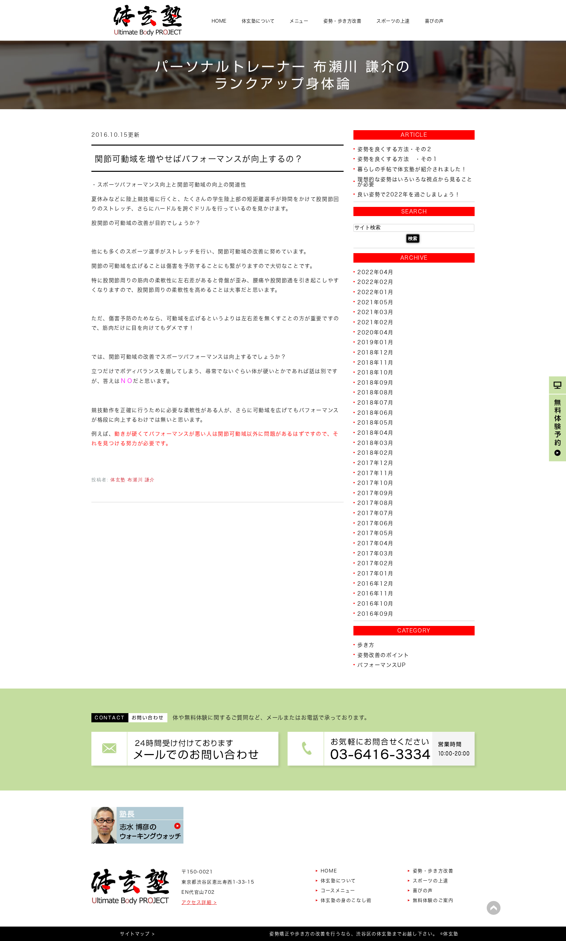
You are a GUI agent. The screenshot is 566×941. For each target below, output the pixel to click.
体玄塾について (258, 21)
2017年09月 (375, 492)
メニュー (299, 21)
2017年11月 (375, 472)
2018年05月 (375, 422)
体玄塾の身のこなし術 (346, 900)
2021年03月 (375, 312)
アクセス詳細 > (199, 902)
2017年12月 (375, 463)
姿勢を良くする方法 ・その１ (397, 159)
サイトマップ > (137, 933)
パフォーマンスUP (381, 665)
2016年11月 (375, 593)
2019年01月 (375, 342)
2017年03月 (375, 553)
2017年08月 (375, 503)
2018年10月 (375, 372)
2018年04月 (375, 432)
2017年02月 (375, 563)
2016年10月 (375, 603)
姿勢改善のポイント (383, 654)
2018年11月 (375, 362)
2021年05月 (375, 302)
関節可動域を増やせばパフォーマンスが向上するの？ (199, 158)
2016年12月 (375, 583)
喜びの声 (434, 21)
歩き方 (366, 645)
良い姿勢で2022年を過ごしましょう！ (408, 194)
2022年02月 (375, 282)
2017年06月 (375, 523)
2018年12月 (375, 352)
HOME (219, 21)
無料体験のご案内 (433, 900)
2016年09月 (375, 613)
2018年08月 (375, 392)
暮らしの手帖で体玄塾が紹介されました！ (412, 169)
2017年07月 (375, 513)
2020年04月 (375, 332)
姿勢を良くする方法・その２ (394, 148)
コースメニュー (338, 890)
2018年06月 (375, 412)
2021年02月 (375, 322)
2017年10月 (375, 483)
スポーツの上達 (393, 21)
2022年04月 (375, 271)
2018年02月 (375, 452)
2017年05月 (375, 533)
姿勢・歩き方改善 (342, 21)
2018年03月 (375, 442)
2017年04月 (375, 543)
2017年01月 (375, 573)
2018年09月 (375, 382)
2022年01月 (375, 292)
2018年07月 (375, 402)
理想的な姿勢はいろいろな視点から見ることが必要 (415, 181)
